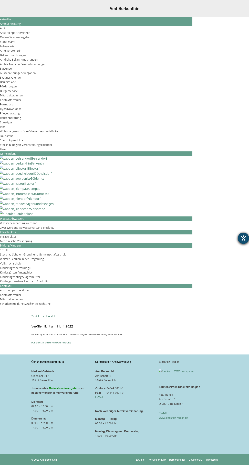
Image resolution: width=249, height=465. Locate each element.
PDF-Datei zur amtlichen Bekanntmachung (51, 342)
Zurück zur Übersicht (43, 316)
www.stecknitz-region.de (173, 418)
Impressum (212, 459)
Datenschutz (195, 459)
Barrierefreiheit (177, 459)
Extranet (140, 459)
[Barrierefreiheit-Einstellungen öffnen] (243, 238)
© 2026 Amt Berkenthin (44, 459)
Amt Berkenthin (124, 8)
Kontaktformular (157, 459)
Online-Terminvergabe (63, 388)
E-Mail (99, 397)
